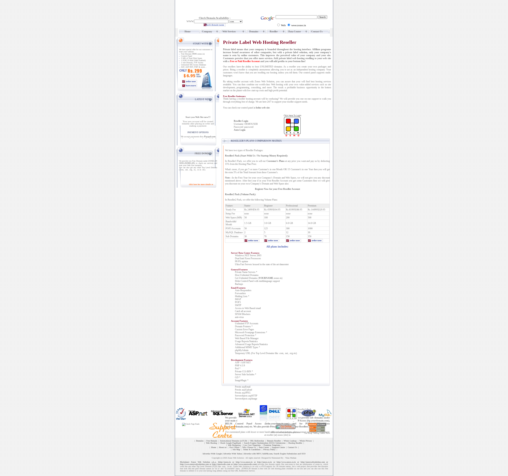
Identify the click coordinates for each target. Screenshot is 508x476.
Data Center (294, 31)
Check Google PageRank (230, 443)
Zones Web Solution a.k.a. (203, 462)
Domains (253, 31)
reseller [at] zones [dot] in (279, 435)
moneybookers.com (192, 136)
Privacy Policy (269, 449)
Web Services (228, 31)
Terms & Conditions (252, 449)
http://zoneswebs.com (221, 464)
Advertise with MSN (252, 454)
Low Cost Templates (252, 445)
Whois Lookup (290, 441)
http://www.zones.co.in (286, 462)
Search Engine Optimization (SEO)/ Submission (265, 443)
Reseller (273, 31)
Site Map (236, 449)
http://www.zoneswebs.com (245, 464)
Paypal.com (210, 134)
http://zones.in (225, 462)
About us (223, 447)
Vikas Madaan (290, 458)
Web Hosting (211, 443)
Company (206, 31)
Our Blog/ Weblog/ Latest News (317, 433)
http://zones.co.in (264, 462)
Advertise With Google (212, 454)
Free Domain (211, 441)
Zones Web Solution (236, 458)
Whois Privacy (305, 441)
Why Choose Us (249, 447)
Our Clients (234, 447)
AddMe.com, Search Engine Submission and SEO (284, 454)
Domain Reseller (274, 441)
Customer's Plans (276, 161)
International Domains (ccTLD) (233, 441)
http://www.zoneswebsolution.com (194, 464)
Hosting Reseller (295, 443)
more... (204, 67)
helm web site (263, 107)
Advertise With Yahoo (232, 454)
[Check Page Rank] (190, 424)
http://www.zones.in (244, 462)
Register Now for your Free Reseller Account (277, 189)
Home (186, 31)
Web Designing (234, 445)
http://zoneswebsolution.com (313, 462)
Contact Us (317, 31)
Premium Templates (272, 445)
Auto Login (239, 130)
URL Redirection (257, 441)
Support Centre (278, 447)
